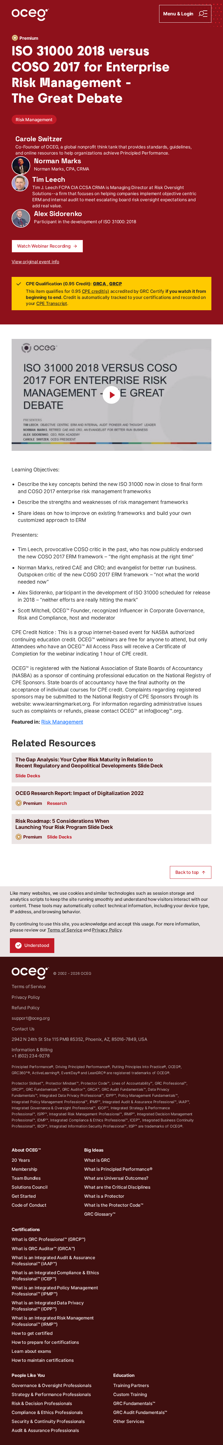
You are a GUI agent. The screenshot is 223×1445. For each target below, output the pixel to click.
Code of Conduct (29, 1205)
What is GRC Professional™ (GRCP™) (49, 1239)
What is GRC (97, 1160)
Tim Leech (48, 179)
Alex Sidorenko (58, 213)
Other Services (128, 1421)
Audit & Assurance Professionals (45, 1430)
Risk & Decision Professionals (42, 1403)
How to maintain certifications (42, 1360)
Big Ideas (93, 1150)
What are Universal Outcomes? (116, 1178)
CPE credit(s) (95, 291)
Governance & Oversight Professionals (51, 1385)
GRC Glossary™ (99, 1214)
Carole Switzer (38, 139)
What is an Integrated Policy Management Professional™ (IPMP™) (55, 1291)
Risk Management (34, 119)
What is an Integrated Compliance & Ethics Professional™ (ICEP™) (55, 1275)
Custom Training (130, 1394)
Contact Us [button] (23, 1029)
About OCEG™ (26, 1150)
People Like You (28, 1375)
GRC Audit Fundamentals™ (140, 1412)
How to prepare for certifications (45, 1342)
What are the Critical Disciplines (117, 1187)
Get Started (24, 1196)
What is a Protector (104, 1196)
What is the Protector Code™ (113, 1205)
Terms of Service (64, 930)
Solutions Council (29, 1187)
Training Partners (131, 1385)
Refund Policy (25, 1007)
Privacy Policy (106, 930)
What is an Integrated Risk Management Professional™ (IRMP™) (53, 1321)
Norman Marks (57, 161)
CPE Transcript (51, 303)
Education (123, 1375)
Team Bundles (26, 1178)
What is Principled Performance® (118, 1169)
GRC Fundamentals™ (134, 1403)
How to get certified (32, 1333)
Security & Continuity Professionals (48, 1421)
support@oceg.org (30, 1018)
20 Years (21, 1160)
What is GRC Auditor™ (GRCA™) (43, 1248)
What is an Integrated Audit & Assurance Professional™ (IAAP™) (53, 1260)
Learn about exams (31, 1351)
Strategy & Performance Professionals (51, 1394)
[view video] (111, 395)
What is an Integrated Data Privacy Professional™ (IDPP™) (48, 1306)
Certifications (26, 1229)
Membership (24, 1169)
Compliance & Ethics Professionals (47, 1412)
